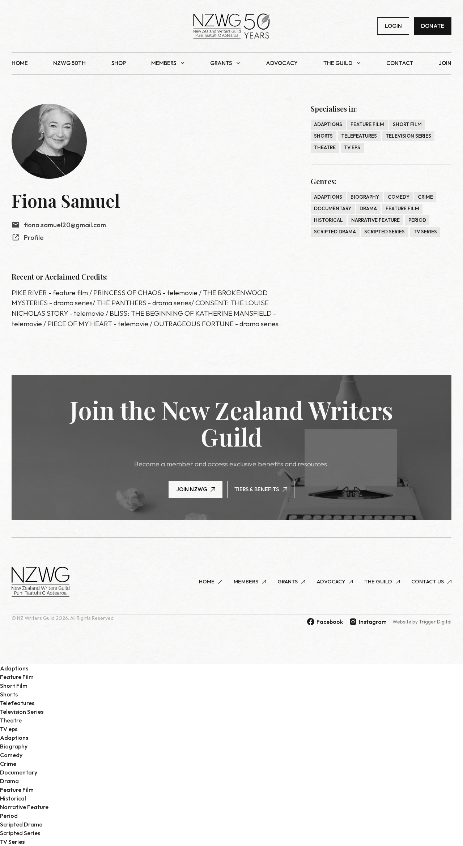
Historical (328, 220)
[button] (168, 63)
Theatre (325, 147)
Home (20, 63)
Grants (221, 63)
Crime (425, 197)
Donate (432, 25)
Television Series (408, 136)
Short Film (407, 124)
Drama (368, 208)
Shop (118, 63)
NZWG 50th (69, 63)
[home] (231, 26)
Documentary (332, 208)
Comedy (398, 197)
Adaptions (328, 124)
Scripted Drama (335, 231)
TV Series (425, 231)
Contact (399, 63)
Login (393, 25)
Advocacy (282, 63)
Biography (365, 197)
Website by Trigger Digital (421, 621)
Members (163, 63)
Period (417, 220)
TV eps (352, 147)
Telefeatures (359, 136)
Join (445, 63)
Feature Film (367, 124)
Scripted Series (384, 231)
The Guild (337, 63)
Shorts (323, 136)
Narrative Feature (375, 220)
